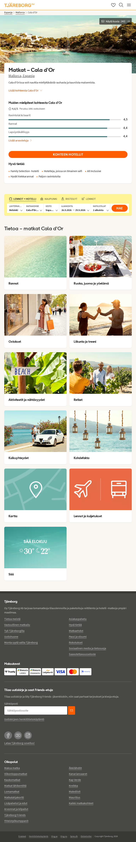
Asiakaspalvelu (78, 619)
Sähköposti (11, 703)
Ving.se (54, 836)
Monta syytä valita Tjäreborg (21, 642)
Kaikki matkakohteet (81, 803)
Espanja (29, 75)
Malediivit (74, 791)
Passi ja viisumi (78, 636)
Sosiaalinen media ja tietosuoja (87, 648)
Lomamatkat (11, 791)
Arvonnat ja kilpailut (16, 809)
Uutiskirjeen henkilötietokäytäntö (24, 719)
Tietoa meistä (12, 619)
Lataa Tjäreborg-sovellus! (19, 743)
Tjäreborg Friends (15, 815)
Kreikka (73, 785)
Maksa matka (12, 768)
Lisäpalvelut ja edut (15, 803)
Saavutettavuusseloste (82, 654)
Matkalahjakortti (14, 797)
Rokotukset (76, 642)
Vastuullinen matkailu (17, 624)
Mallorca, (15, 75)
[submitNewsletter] (71, 710)
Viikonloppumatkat (15, 774)
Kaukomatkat (12, 780)
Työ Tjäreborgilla (14, 630)
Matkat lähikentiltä (15, 785)
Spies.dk (74, 836)
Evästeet (22, 836)
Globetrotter (86, 836)
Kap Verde (75, 780)
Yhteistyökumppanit (16, 821)
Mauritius (74, 797)
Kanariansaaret (78, 774)
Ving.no (63, 836)
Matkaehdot (76, 630)
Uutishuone (11, 636)
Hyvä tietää (75, 624)
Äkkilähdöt (75, 768)
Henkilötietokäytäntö (38, 836)
